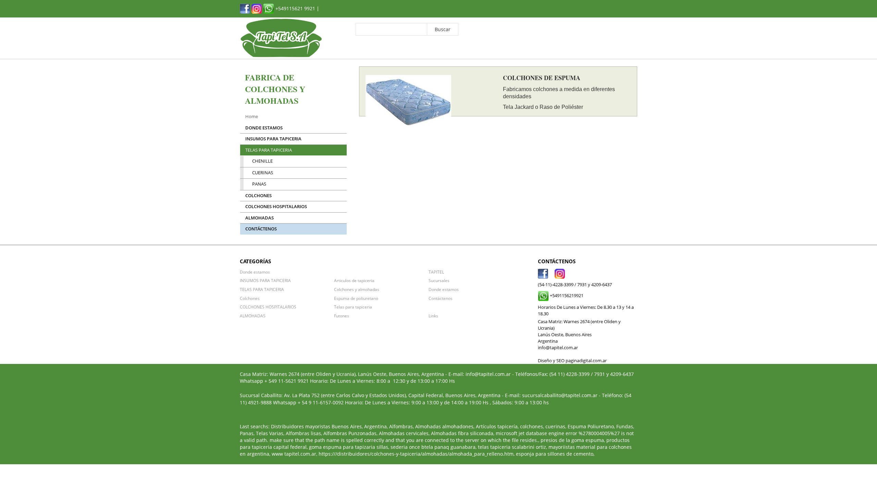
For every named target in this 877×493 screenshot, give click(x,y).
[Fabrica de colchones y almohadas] (245, 8)
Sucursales (439, 280)
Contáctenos (261, 229)
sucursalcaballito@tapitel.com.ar (559, 395)
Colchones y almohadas (356, 289)
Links (433, 315)
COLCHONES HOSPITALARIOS (276, 207)
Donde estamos (264, 128)
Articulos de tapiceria (354, 280)
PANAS (259, 184)
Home (251, 116)
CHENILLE (262, 161)
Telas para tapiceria (353, 306)
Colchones (258, 196)
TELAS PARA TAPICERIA (268, 150)
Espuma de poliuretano (356, 298)
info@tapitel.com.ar (488, 374)
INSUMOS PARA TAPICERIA (273, 139)
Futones (341, 315)
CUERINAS (262, 173)
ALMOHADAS (259, 218)
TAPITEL (436, 272)
